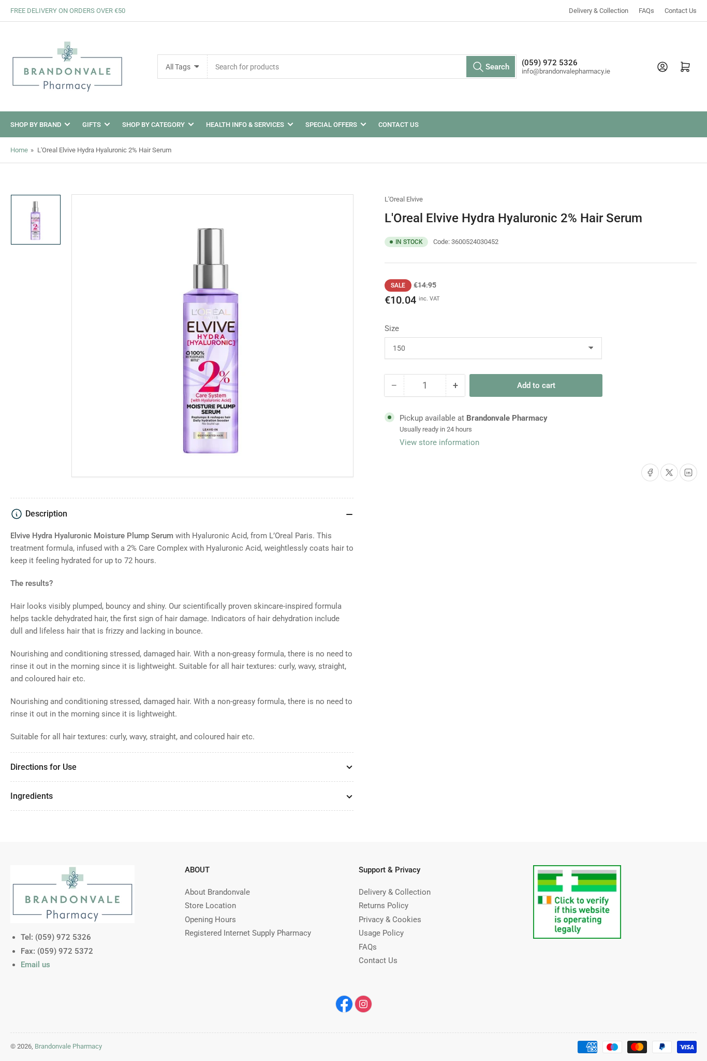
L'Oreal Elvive (404, 199)
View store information (439, 442)
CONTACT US (398, 124)
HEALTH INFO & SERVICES (245, 124)
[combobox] (362, 66)
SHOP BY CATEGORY (153, 124)
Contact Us (681, 11)
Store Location (210, 905)
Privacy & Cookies (390, 919)
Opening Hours (210, 919)
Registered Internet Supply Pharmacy (248, 933)
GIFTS (91, 124)
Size (392, 328)
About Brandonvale (217, 892)
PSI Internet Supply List (573, 871)
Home (19, 150)
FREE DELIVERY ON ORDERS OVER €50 (67, 11)
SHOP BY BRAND (35, 124)
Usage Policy (381, 933)
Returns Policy (383, 905)
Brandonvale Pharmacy (68, 1046)
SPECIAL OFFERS (331, 124)
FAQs (646, 11)
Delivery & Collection (598, 11)
